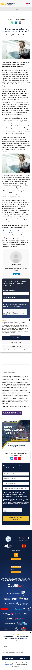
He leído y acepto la (15, 407)
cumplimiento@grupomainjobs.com (12, 395)
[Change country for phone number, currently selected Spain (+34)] (5, 483)
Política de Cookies (7, 349)
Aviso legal (26, 349)
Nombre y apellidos (9, 291)
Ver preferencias (16, 347)
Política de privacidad (18, 349)
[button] (29, 320)
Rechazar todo (16, 342)
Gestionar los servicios (15, 335)
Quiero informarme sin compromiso (16, 518)
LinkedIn (16, 274)
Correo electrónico (9, 297)
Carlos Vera (16, 265)
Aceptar (16, 338)
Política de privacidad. (15, 306)
